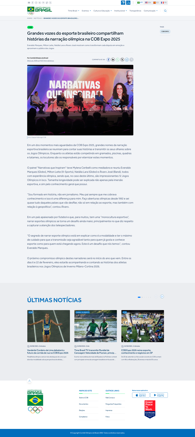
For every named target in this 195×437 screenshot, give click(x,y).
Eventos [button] (85, 11)
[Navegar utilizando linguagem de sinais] (123, 3)
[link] (28, 2)
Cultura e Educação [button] (102, 11)
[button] (165, 10)
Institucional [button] (119, 11)
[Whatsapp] (118, 59)
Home (29, 18)
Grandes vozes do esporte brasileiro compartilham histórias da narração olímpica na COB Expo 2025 (61, 18)
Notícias (38, 18)
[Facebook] (108, 60)
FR (165, 2)
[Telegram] (127, 60)
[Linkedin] (113, 59)
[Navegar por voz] (128, 3)
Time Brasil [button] (72, 11)
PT (141, 2)
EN (149, 2)
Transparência (135, 11)
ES (157, 2)
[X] (122, 59)
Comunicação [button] (149, 11)
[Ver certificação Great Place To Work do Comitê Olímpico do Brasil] (150, 409)
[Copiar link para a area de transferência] (131, 60)
